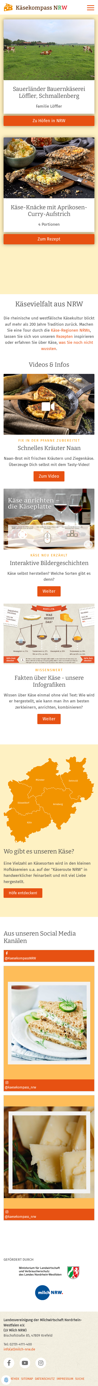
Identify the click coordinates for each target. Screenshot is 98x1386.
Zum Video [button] (49, 476)
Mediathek (11, 1379)
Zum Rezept (49, 232)
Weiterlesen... (16, 1002)
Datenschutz (45, 1379)
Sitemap (27, 1379)
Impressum (65, 1379)
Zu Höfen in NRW (49, 114)
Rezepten (64, 336)
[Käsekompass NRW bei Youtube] (25, 1363)
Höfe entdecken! (23, 893)
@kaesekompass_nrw (20, 1087)
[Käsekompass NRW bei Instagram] (40, 1363)
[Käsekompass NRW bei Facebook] (9, 1363)
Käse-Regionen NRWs (70, 330)
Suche (79, 1379)
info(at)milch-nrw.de (19, 1349)
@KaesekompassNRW (20, 958)
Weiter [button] (49, 591)
